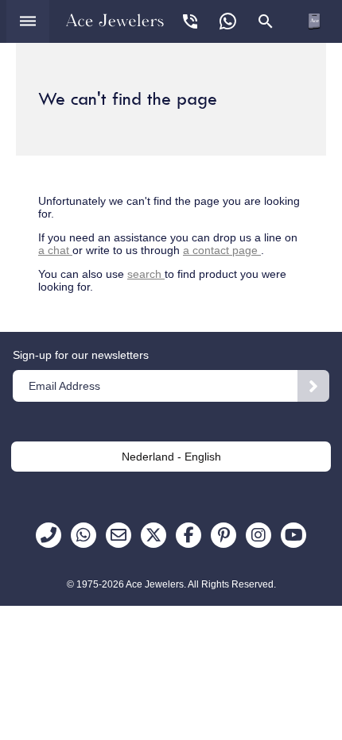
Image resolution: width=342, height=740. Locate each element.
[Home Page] (115, 20)
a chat (55, 250)
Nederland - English (171, 456)
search (146, 274)
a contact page (222, 250)
